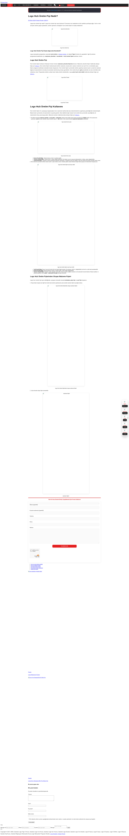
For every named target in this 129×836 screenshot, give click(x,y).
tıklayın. (37, 66)
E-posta (30, 808)
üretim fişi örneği (34, 569)
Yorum (30, 794)
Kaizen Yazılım (54, 10)
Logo (51, 833)
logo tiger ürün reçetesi (36, 566)
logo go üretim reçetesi (36, 565)
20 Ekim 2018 (32, 20)
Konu (31, 521)
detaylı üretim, (63, 54)
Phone (20, 827)
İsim (29, 803)
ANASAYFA (4, 5)
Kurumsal (43, 5)
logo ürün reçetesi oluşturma (37, 567)
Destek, (55, 833)
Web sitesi (31, 814)
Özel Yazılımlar (27, 5)
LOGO (9, 5)
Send (69, 827)
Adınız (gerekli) (34, 504)
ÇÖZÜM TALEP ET (71, 5)
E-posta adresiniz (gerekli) (37, 510)
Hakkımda (36, 5)
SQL (15, 5)
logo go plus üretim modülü (37, 564)
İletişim (50, 5)
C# (19, 5)
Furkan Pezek (39, 20)
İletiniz (31, 527)
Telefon (32, 516)
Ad (5, 827)
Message (2, 827)
